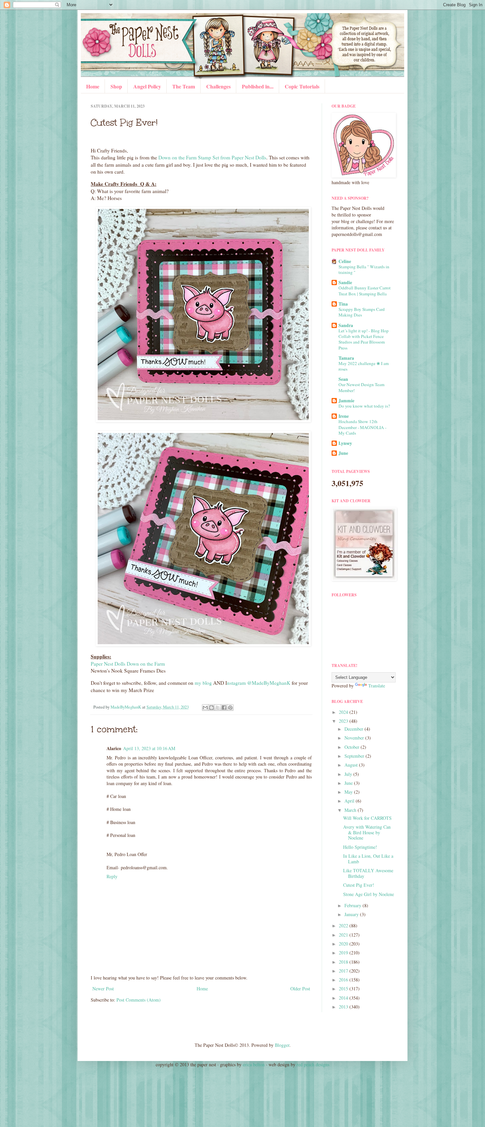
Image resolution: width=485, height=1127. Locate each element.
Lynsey (345, 443)
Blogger (282, 1045)
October (352, 747)
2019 (344, 952)
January (352, 914)
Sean (343, 379)
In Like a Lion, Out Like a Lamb (368, 859)
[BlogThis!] (211, 707)
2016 (344, 980)
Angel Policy (147, 86)
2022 (344, 925)
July (348, 774)
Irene (344, 416)
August (351, 765)
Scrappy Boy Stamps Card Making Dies (362, 312)
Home (92, 86)
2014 (344, 998)
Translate (376, 685)
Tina (343, 303)
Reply (112, 876)
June (343, 452)
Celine (345, 261)
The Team (183, 86)
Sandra (346, 325)
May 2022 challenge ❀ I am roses (364, 366)
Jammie (346, 400)
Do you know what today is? (364, 406)
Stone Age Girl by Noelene (368, 894)
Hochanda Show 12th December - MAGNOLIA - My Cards (362, 427)
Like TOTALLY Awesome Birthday (368, 873)
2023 (344, 721)
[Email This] (205, 707)
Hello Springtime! (360, 847)
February (353, 905)
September (355, 756)
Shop (116, 86)
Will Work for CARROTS (367, 818)
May (349, 792)
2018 (344, 962)
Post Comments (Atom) (138, 1000)
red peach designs (313, 1064)
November (354, 738)
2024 (344, 712)
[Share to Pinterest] (230, 707)
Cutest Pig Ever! (358, 885)
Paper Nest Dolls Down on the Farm (128, 663)
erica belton (254, 1064)
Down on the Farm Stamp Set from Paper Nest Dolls (212, 157)
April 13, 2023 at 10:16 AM (149, 748)
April (350, 801)
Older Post (300, 988)
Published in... (258, 86)
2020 (344, 944)
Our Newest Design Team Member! (361, 387)
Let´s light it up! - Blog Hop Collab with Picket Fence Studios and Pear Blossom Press (364, 339)
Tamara (346, 357)
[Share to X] (217, 707)
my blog (203, 683)
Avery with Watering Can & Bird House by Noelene (367, 832)
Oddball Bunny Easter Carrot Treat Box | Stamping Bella (365, 290)
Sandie (345, 282)
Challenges (218, 86)
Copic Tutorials (302, 86)
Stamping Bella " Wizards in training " (364, 269)
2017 (344, 971)
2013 (344, 1007)
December (354, 729)
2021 (344, 935)
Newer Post (103, 988)
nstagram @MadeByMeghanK (258, 683)
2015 (344, 988)
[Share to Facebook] (224, 707)
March (351, 810)
